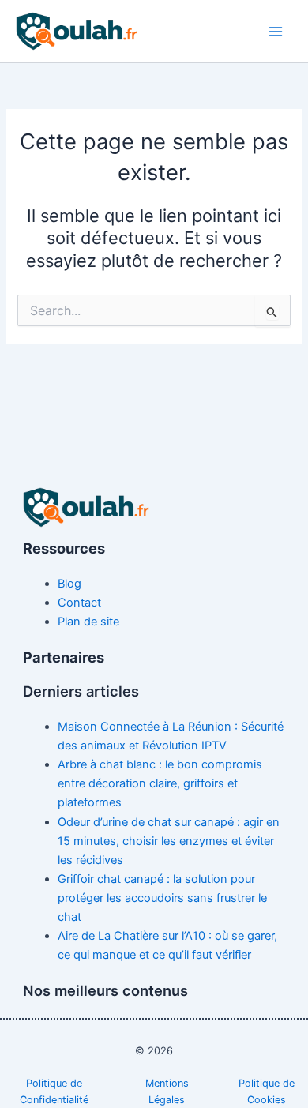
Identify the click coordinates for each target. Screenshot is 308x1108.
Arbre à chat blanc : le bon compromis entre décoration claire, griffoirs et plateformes (160, 783)
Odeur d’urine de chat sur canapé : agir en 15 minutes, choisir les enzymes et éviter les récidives (169, 841)
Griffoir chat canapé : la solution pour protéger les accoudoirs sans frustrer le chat (162, 898)
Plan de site (88, 621)
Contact (79, 602)
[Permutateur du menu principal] (275, 31)
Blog (69, 584)
